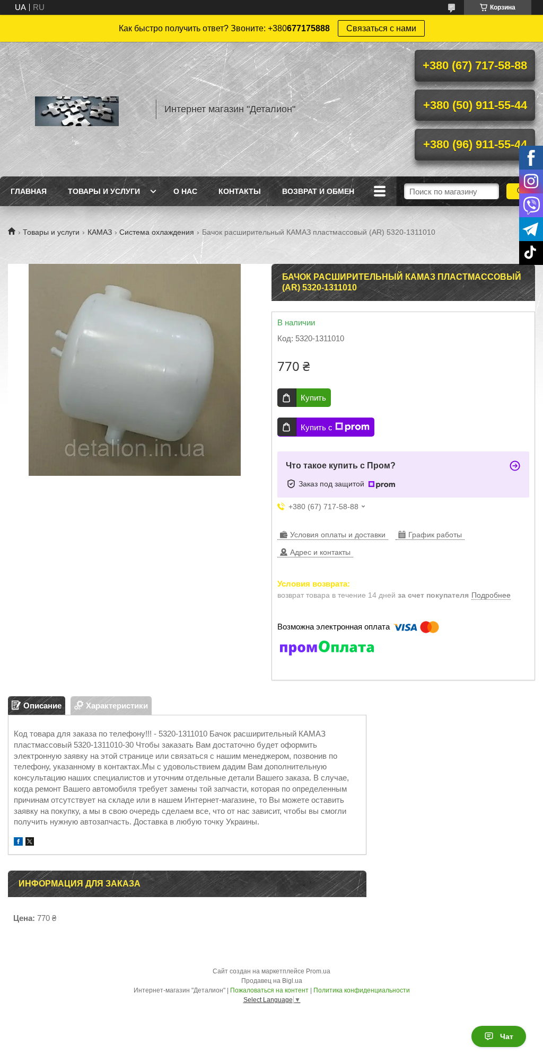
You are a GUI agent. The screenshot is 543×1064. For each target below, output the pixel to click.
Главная (29, 191)
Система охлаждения (156, 232)
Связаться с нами (381, 28)
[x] (29, 842)
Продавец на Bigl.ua (271, 981)
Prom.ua (318, 971)
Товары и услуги (104, 191)
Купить (313, 397)
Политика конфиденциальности (361, 990)
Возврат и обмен (318, 191)
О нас (185, 191)
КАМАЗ (99, 232)
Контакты (239, 191)
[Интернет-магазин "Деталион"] (77, 109)
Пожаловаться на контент (269, 990)
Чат (506, 1036)
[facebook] (18, 842)
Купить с (316, 427)
